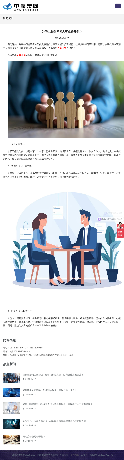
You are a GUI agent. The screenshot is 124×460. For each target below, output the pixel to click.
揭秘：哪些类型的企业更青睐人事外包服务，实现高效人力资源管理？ (58, 404)
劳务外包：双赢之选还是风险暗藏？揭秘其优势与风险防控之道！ (55, 420)
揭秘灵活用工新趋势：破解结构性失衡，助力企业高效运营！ (53, 374)
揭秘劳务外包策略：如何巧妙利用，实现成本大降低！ (50, 390)
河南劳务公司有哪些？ (34, 436)
